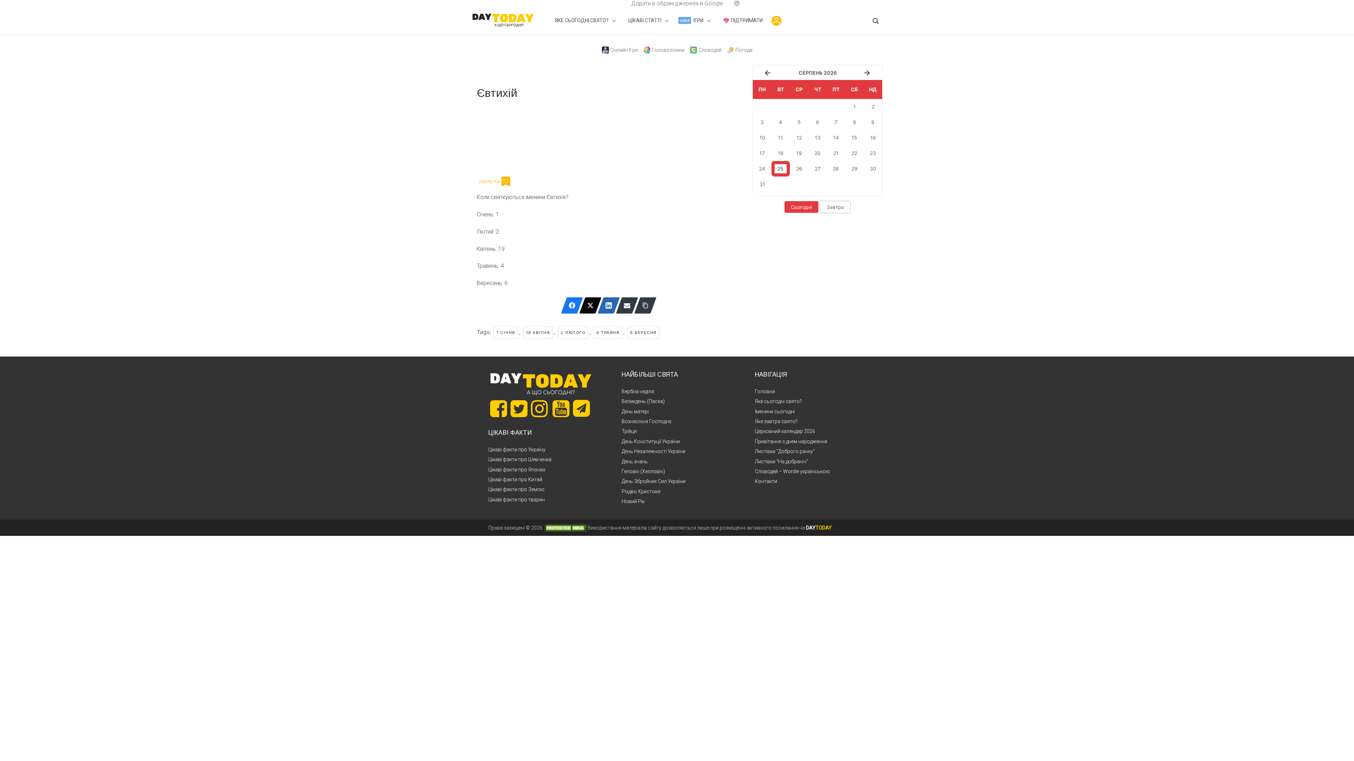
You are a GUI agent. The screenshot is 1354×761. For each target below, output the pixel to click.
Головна (765, 391)
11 (780, 138)
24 (762, 169)
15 (854, 138)
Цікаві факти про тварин (516, 499)
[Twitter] (590, 305)
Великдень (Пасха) (643, 401)
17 (762, 153)
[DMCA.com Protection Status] (565, 528)
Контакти (766, 481)
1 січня (505, 332)
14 (836, 138)
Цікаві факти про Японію (516, 469)
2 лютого (573, 332)
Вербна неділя (638, 391)
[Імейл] (627, 305)
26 (799, 169)
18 (780, 153)
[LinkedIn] (609, 305)
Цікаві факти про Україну (516, 449)
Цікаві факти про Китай (515, 479)
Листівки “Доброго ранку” (785, 451)
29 (855, 169)
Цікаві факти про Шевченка (519, 459)
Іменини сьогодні (775, 411)
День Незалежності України (653, 451)
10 (762, 138)
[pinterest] (725, 3)
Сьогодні (801, 207)
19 (799, 153)
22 (854, 153)
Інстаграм (552, 137)
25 (780, 169)
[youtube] (731, 3)
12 (799, 138)
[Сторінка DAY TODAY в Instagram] (539, 408)
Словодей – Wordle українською (792, 471)
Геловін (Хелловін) (643, 471)
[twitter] (617, 3)
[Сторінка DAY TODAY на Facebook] (498, 408)
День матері (635, 411)
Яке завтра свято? (776, 421)
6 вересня (643, 332)
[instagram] (737, 3)
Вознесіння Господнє (647, 421)
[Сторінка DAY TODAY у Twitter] (519, 408)
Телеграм (502, 137)
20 (818, 153)
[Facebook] (572, 305)
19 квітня (538, 332)
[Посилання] (645, 305)
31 (762, 184)
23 (873, 153)
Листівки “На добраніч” (781, 461)
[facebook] (623, 3)
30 (873, 169)
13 (818, 138)
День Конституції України (651, 441)
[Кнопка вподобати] (505, 181)
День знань (635, 461)
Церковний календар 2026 (785, 431)
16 (873, 138)
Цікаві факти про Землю (516, 489)
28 (836, 169)
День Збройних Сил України (653, 481)
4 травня (607, 332)
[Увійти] (776, 21)
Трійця (629, 431)
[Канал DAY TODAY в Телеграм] (581, 409)
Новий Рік (633, 501)
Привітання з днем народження (791, 441)
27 (818, 169)
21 (835, 153)
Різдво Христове (641, 491)
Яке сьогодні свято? (778, 401)
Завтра (835, 207)
